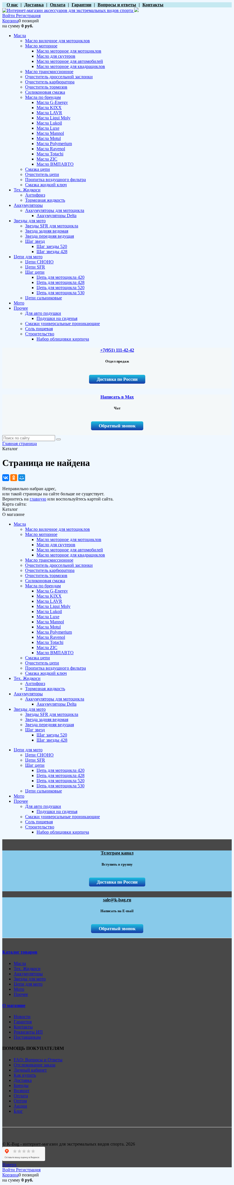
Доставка (23, 1080)
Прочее (21, 801)
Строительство (39, 826)
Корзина (10, 20)
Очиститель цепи (42, 662)
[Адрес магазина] (3, 5)
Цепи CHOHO (39, 754)
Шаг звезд (35, 729)
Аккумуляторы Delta (56, 704)
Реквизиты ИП (28, 1032)
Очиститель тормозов (46, 575)
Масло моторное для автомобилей (70, 549)
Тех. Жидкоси (27, 678)
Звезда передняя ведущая (49, 724)
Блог (18, 1111)
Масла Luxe (48, 616)
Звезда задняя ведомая (46, 719)
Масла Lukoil (49, 611)
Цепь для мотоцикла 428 (60, 775)
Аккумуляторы (28, 693)
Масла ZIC (47, 647)
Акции (20, 1106)
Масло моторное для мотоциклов (69, 539)
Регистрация (28, 15)
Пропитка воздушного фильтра (55, 668)
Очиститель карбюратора (49, 570)
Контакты (23, 1026)
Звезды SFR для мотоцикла (51, 714)
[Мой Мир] (21, 477)
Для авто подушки (43, 806)
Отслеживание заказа (34, 1064)
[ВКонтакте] (5, 477)
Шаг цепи (35, 765)
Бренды (21, 1085)
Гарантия (23, 1021)
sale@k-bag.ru (117, 899)
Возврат (21, 1090)
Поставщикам (27, 1037)
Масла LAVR (49, 601)
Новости (22, 1016)
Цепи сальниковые (43, 790)
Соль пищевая (39, 821)
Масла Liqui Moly (53, 606)
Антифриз (35, 683)
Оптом (20, 1100)
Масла (20, 524)
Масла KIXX (49, 596)
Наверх (9, 1164)
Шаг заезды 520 (52, 734)
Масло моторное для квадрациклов (71, 555)
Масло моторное (41, 534)
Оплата (21, 1095)
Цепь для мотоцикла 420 (60, 770)
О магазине (13, 1005)
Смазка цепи (37, 657)
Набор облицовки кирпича (63, 832)
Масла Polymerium (54, 632)
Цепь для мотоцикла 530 (60, 785)
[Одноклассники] (13, 477)
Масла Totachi (50, 642)
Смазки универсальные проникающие (62, 816)
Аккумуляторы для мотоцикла (54, 698)
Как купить (25, 1075)
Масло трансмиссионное (49, 560)
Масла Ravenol (51, 637)
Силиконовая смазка (45, 580)
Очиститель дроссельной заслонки (59, 565)
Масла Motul (49, 626)
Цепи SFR (35, 760)
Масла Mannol (50, 621)
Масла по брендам (43, 585)
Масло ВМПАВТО (55, 652)
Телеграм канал (117, 852)
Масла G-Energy (52, 591)
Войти (9, 15)
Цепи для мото (28, 749)
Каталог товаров (19, 952)
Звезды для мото (30, 709)
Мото (19, 796)
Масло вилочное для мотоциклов (57, 529)
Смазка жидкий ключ (46, 673)
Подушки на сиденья (57, 811)
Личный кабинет (30, 1070)
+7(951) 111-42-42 (117, 350)
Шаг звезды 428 (52, 740)
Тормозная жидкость (45, 688)
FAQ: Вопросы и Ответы (38, 1059)
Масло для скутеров (56, 544)
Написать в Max (117, 397)
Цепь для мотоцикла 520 (60, 780)
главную (38, 499)
